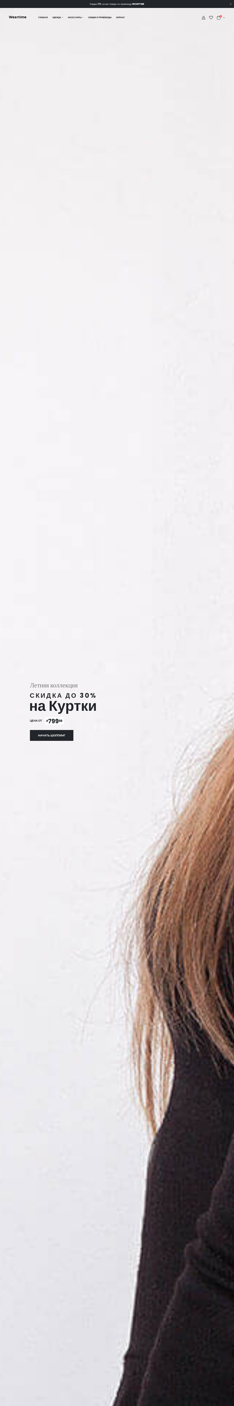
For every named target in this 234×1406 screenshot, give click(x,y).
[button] (221, 18)
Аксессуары (75, 17)
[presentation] (4, 711)
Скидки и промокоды (100, 17)
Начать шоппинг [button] (51, 735)
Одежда (56, 17)
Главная (43, 17)
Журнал (120, 17)
